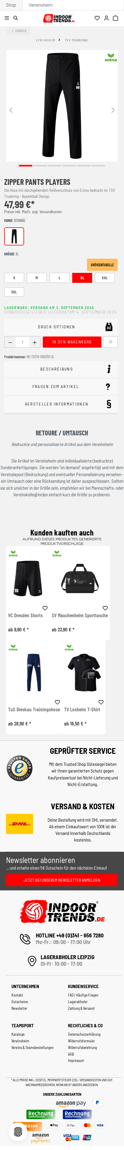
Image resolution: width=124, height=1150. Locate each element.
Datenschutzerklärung (84, 1034)
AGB (71, 1054)
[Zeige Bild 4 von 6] (69, 165)
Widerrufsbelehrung (82, 1047)
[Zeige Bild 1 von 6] (26, 165)
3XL (14, 292)
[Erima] (111, 57)
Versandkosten (90, 1080)
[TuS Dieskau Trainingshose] (34, 672)
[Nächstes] (113, 109)
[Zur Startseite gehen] (59, 17)
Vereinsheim (41, 5)
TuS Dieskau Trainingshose (34, 709)
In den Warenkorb (72, 342)
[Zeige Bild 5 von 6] (84, 165)
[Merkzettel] (98, 18)
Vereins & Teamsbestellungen (32, 1047)
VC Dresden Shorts (25, 615)
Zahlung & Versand (81, 1008)
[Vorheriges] (10, 109)
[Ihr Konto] (107, 18)
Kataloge (18, 1034)
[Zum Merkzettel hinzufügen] (111, 342)
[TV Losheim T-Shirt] (84, 672)
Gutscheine (19, 1002)
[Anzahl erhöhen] (35, 342)
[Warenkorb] (116, 18)
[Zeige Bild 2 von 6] (40, 165)
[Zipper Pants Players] (62, 106)
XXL (105, 278)
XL (82, 278)
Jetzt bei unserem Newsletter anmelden (62, 880)
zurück (21, 31)
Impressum (76, 1060)
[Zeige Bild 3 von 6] (54, 165)
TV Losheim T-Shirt (82, 709)
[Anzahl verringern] (10, 342)
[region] (62, 109)
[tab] (61, 369)
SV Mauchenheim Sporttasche (80, 615)
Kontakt (17, 995)
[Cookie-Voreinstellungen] (18, 1132)
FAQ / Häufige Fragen (83, 995)
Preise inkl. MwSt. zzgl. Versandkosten (33, 211)
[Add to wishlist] (45, 607)
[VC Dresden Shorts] (28, 578)
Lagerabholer (78, 1002)
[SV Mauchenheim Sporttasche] (80, 578)
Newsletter (19, 1008)
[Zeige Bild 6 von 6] (98, 165)
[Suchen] (16, 18)
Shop (11, 5)
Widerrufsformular (81, 1041)
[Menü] (7, 18)
